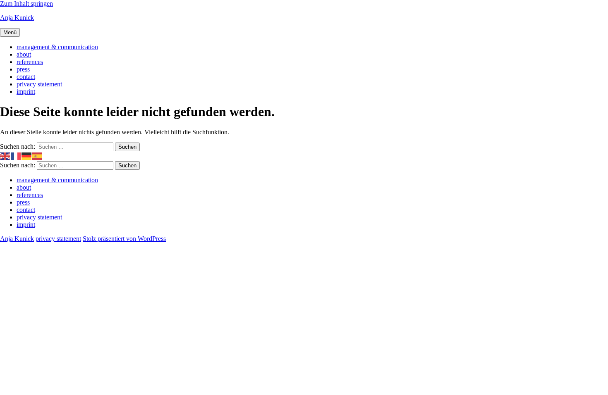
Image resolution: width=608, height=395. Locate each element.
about (24, 54)
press (23, 69)
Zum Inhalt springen (26, 3)
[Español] (37, 155)
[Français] (16, 155)
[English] (5, 155)
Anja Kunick (17, 17)
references (30, 61)
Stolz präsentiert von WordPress (124, 238)
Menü (10, 32)
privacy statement (39, 84)
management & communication (57, 46)
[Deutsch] (27, 155)
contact (26, 76)
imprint (26, 91)
